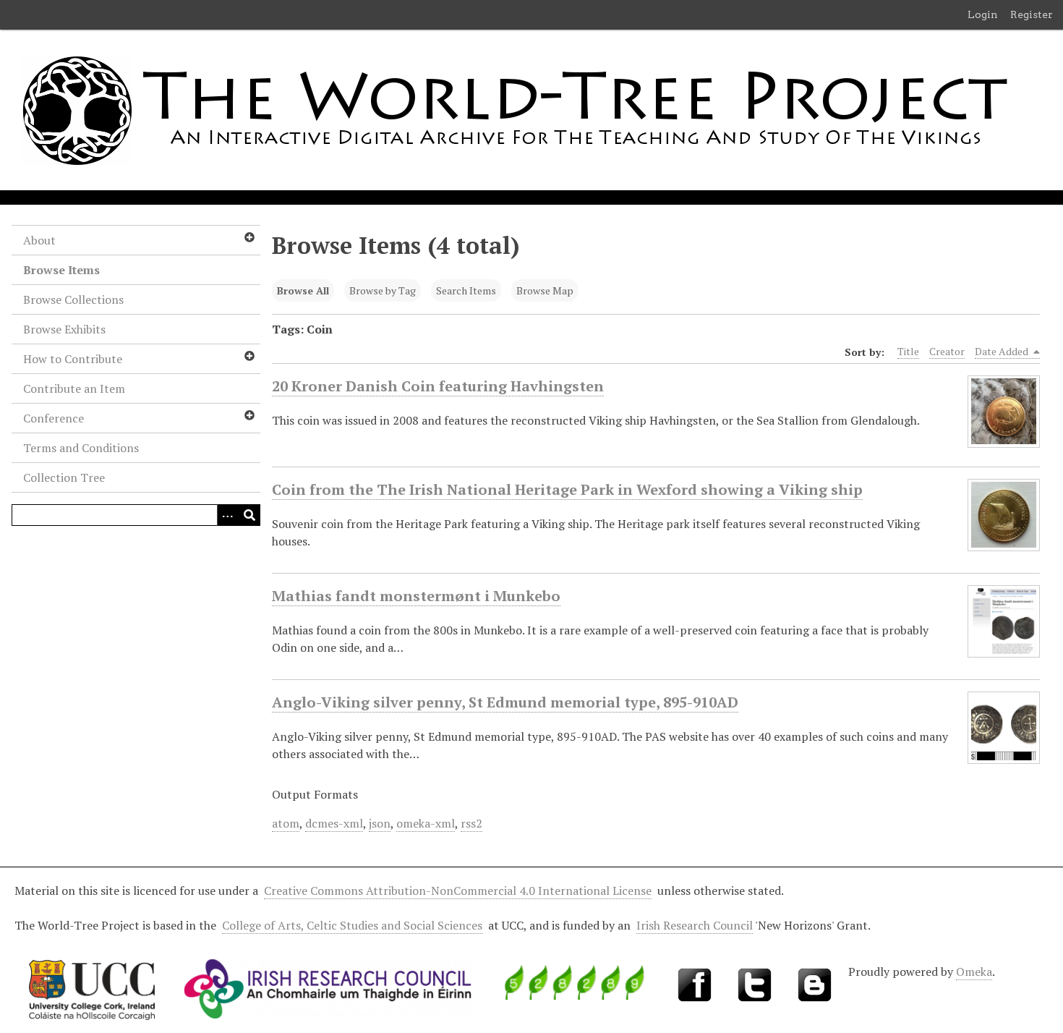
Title (908, 351)
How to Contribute (72, 359)
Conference (53, 418)
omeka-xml (425, 823)
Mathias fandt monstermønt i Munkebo (416, 595)
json (379, 823)
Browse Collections (73, 299)
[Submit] (249, 515)
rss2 (471, 823)
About (39, 240)
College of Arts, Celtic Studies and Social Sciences (352, 925)
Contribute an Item (74, 388)
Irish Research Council (694, 925)
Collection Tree (64, 477)
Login (983, 14)
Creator (947, 351)
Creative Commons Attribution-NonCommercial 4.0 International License (458, 890)
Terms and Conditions (81, 448)
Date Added (1002, 351)
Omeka (974, 971)
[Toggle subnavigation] (248, 237)
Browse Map (544, 290)
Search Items (466, 290)
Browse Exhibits (64, 329)
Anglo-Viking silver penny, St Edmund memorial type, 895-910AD (505, 702)
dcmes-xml (334, 823)
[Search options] (228, 515)
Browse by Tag (382, 290)
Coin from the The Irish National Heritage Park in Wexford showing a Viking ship (567, 489)
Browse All (303, 290)
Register (1031, 14)
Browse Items (61, 270)
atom (285, 823)
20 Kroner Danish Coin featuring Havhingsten (438, 386)
